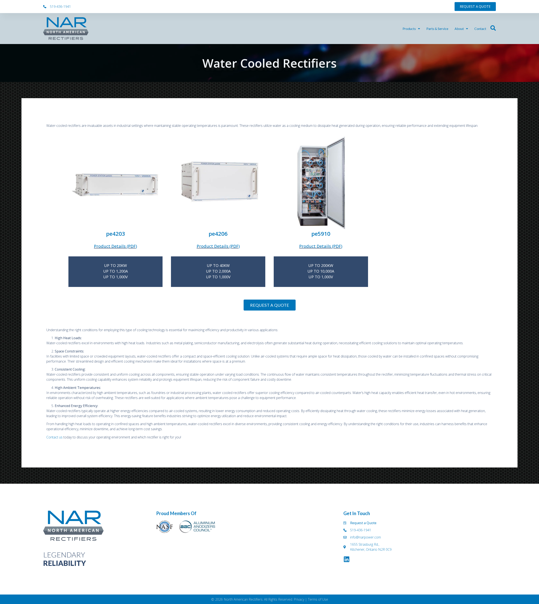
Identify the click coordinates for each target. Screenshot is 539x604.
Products (409, 29)
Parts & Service (437, 29)
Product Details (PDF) (115, 246)
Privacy (299, 599)
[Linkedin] (346, 559)
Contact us (54, 437)
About (459, 29)
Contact (480, 29)
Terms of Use (318, 599)
